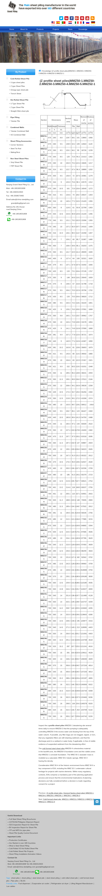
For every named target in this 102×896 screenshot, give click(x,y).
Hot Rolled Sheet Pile (19, 100)
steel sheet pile (38, 878)
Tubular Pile (15, 121)
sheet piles (15, 878)
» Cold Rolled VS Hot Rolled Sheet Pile (23, 848)
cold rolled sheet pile (70, 878)
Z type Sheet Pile (17, 107)
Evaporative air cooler (40, 883)
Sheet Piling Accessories (20, 141)
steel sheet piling (53, 878)
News (70, 29)
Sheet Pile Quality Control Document (23, 833)
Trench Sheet (16, 94)
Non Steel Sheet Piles (19, 159)
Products (40, 29)
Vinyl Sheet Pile (17, 162)
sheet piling (26, 878)
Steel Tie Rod (16, 149)
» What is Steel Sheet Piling (18, 846)
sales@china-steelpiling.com (22, 199)
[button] (8, 79)
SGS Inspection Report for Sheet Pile (23, 825)
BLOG (23, 881)
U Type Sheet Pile (18, 104)
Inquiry (41, 35)
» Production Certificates (17, 840)
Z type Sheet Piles (18, 86)
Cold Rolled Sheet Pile (19, 79)
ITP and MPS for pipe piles (19, 830)
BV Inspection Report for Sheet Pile (23, 827)
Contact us (54, 35)
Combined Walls (17, 127)
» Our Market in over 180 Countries (21, 843)
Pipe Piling (15, 117)
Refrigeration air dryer (60, 883)
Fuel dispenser (24, 883)
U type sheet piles (18, 82)
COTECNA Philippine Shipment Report (24, 822)
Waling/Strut (15, 152)
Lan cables (10, 886)
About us (24, 29)
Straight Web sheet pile (20, 111)
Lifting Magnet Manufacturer (82, 883)
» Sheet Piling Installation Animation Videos (24, 854)
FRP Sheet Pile (17, 166)
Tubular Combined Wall (20, 131)
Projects (56, 29)
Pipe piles (15, 881)
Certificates (28, 35)
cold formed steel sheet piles (53, 748)
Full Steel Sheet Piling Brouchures (22, 819)
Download (13, 35)
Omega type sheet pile (19, 90)
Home (11, 29)
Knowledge (83, 29)
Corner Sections (17, 145)
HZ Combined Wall (18, 135)
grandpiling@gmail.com (20, 203)
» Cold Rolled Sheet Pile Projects (20, 851)
